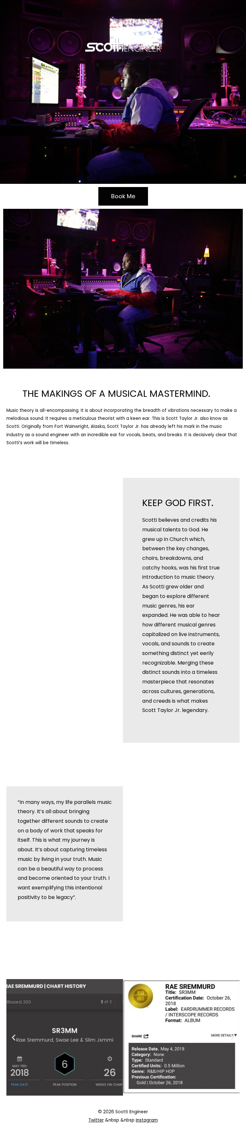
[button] (14, 1037)
